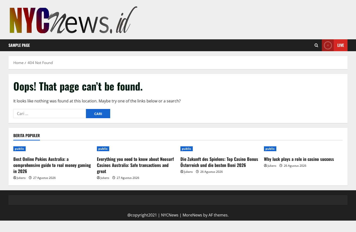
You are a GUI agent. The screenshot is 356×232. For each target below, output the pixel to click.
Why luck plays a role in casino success (299, 159)
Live (340, 45)
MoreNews (192, 215)
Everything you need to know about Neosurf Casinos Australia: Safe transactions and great (135, 165)
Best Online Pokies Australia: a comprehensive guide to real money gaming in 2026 (52, 165)
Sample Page (19, 45)
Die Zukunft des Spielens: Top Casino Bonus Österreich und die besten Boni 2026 (219, 162)
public (19, 149)
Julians (21, 178)
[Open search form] (316, 45)
